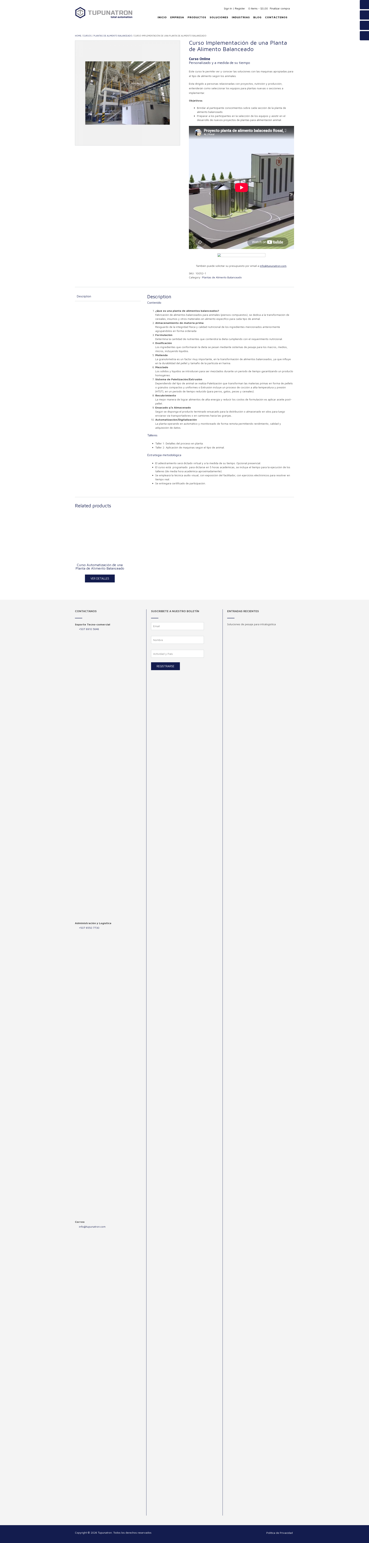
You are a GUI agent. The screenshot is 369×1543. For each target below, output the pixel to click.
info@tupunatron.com (92, 1226)
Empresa (177, 17)
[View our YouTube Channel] (364, 15)
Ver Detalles (100, 578)
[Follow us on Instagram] (364, 25)
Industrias (241, 17)
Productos (197, 17)
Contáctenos (276, 17)
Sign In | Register (234, 8)
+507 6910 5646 (89, 629)
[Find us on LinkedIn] (364, 35)
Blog (257, 17)
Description (84, 296)
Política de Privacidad (279, 1532)
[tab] (108, 296)
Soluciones (219, 17)
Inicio (162, 17)
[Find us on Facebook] (364, 4)
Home (78, 35)
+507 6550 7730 (89, 927)
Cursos (87, 35)
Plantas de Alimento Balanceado (113, 35)
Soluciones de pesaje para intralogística (251, 624)
